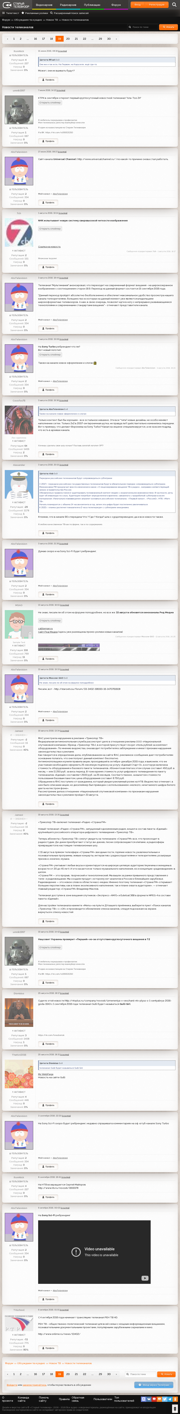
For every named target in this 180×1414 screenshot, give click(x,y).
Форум (116, 5)
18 (51, 38)
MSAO (18, 605)
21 (76, 38)
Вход (138, 4)
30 (109, 38)
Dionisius (19, 993)
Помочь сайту (44, 1399)
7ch (19, 213)
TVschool (18, 1310)
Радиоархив (68, 5)
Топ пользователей (124, 1399)
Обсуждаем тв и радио (28, 19)
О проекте (7, 1399)
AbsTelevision (19, 151)
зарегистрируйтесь (34, 1384)
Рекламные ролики (36, 13)
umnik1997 (19, 90)
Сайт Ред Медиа (48, 631)
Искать (170, 27)
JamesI (19, 730)
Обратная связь (78, 1399)
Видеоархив (44, 5)
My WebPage (45, 1074)
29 (100, 38)
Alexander (19, 465)
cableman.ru (45, 628)
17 (43, 38)
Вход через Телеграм (156, 1384)
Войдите (12, 1384)
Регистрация (156, 4)
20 (68, 38)
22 (84, 38)
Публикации (92, 5)
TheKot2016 (19, 1054)
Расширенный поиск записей (71, 13)
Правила (64, 1399)
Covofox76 (19, 400)
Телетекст (12, 13)
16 (35, 38)
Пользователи (103, 1399)
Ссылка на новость (49, 246)
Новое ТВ (52, 19)
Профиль (50, 79)
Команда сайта (23, 1399)
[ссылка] (62, 51)
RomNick (19, 51)
